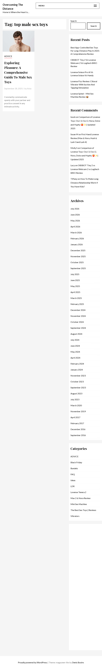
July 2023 (75, 399)
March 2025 (76, 298)
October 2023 (77, 381)
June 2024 (75, 345)
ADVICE (8, 56)
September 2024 (78, 328)
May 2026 (75, 220)
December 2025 (78, 250)
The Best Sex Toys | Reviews (83, 510)
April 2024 (75, 357)
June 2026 (75, 214)
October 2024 (77, 322)
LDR (73, 486)
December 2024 (78, 310)
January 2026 (77, 244)
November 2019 (78, 411)
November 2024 (78, 316)
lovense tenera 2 (78, 492)
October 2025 (77, 262)
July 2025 (75, 274)
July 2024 (75, 340)
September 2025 (78, 268)
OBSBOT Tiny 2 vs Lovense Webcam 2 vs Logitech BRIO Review (84, 63)
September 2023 (78, 387)
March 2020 (76, 405)
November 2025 (78, 256)
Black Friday (76, 462)
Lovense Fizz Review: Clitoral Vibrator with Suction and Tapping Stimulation (84, 84)
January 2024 (77, 369)
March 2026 (76, 232)
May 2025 (75, 286)
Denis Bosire (78, 662)
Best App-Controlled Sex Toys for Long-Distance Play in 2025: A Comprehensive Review (85, 50)
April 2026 (75, 226)
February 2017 (77, 423)
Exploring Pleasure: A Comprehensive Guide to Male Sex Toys (18, 72)
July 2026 (75, 208)
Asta (29, 88)
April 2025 (75, 292)
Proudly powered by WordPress (32, 662)
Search (74, 21)
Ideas (73, 480)
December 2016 (78, 429)
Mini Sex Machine (79, 504)
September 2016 (78, 435)
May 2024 (75, 351)
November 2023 (78, 375)
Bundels (74, 468)
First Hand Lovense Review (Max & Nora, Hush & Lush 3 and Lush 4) (85, 138)
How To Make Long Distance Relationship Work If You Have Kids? (84, 183)
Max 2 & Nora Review (80, 498)
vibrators (75, 516)
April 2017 (75, 417)
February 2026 (77, 238)
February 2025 (77, 304)
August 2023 (76, 393)
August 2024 (76, 334)
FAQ (73, 474)
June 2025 (75, 280)
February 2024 (77, 363)
